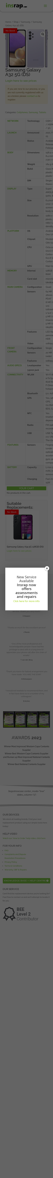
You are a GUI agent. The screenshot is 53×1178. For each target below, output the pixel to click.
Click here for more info (26, 601)
